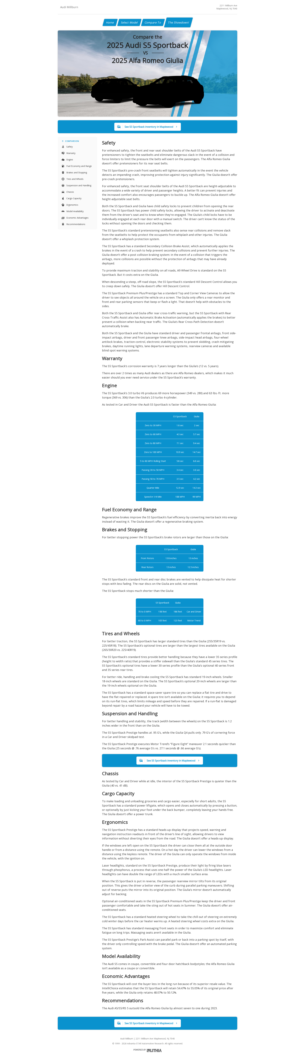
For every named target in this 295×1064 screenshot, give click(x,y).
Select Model (129, 22)
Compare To (153, 22)
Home (110, 22)
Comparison (72, 141)
